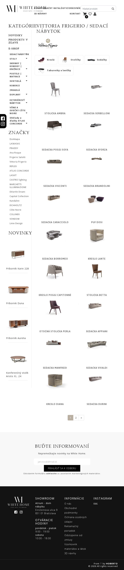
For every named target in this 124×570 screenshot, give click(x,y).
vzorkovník (73, 8)
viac (95, 503)
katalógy (60, 8)
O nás (67, 503)
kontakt (75, 13)
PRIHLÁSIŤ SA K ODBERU (62, 468)
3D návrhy (40, 13)
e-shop (38, 8)
